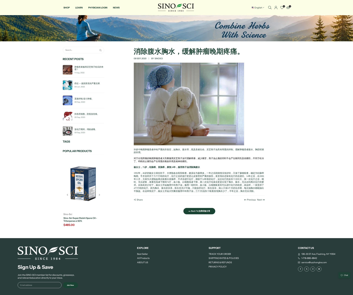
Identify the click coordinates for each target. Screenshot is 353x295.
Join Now (70, 285)
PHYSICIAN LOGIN (97, 7)
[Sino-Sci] (176, 7)
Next (259, 199)
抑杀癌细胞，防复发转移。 (86, 114)
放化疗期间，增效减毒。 (85, 129)
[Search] (270, 8)
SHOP (66, 7)
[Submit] (101, 50)
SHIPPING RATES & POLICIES (224, 258)
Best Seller (142, 254)
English (258, 7)
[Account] (276, 8)
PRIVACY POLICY (218, 266)
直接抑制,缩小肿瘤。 (84, 99)
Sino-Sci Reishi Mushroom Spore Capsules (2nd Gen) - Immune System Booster (83, 221)
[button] (99, 195)
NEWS (116, 7)
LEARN (79, 7)
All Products (143, 258)
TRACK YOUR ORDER (220, 254)
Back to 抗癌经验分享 (200, 211)
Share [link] (140, 199)
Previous (251, 199)
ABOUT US (142, 262)
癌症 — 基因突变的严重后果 (87, 83)
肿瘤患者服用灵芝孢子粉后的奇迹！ (88, 68)
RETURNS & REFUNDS (220, 262)
